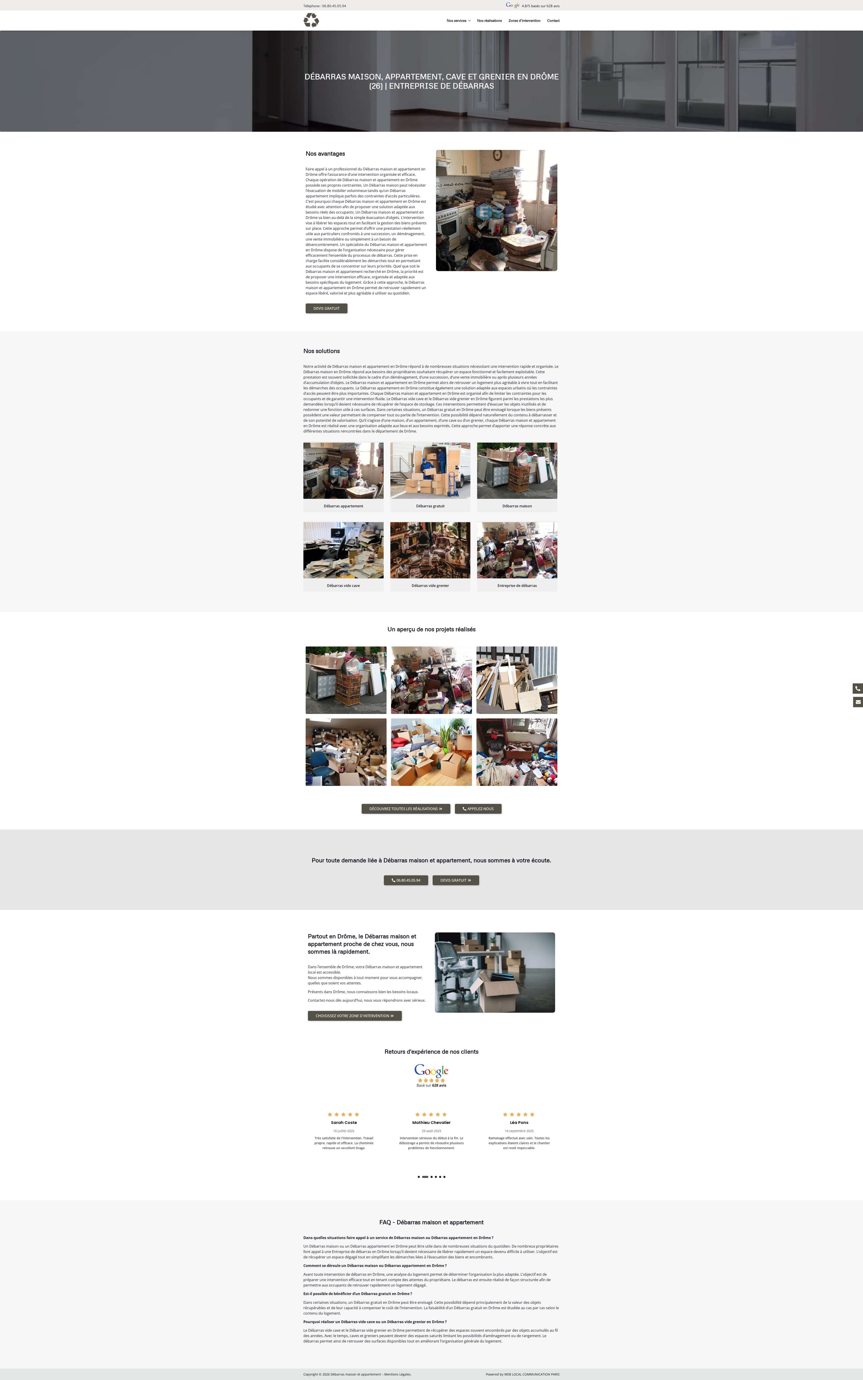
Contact (553, 20)
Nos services (456, 20)
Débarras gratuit (430, 506)
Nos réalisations (489, 20)
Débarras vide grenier (430, 585)
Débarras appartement (343, 506)
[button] (419, 1177)
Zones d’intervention (524, 20)
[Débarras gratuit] (430, 471)
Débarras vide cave (343, 585)
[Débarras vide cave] (343, 550)
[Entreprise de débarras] (517, 550)
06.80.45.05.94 (334, 6)
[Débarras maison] (517, 471)
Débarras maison (517, 506)
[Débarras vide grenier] (430, 550)
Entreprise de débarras (517, 585)
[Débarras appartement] (343, 471)
